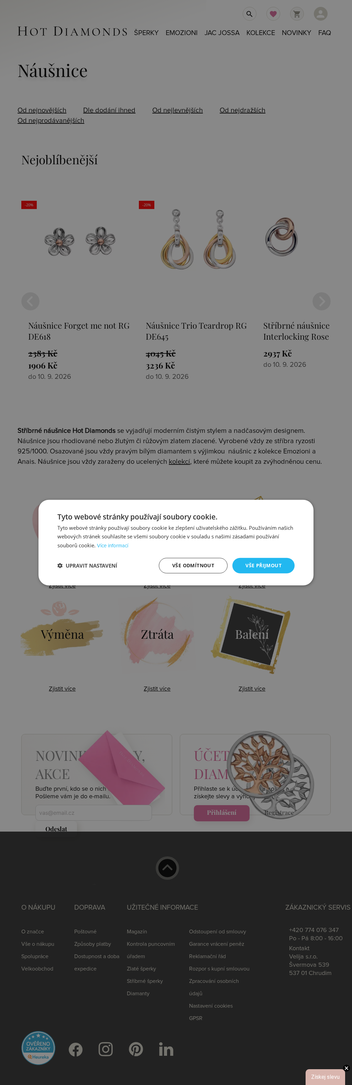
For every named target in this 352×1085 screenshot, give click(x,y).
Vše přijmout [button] (263, 565)
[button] (87, 565)
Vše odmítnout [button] (193, 565)
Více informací (112, 545)
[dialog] (176, 542)
